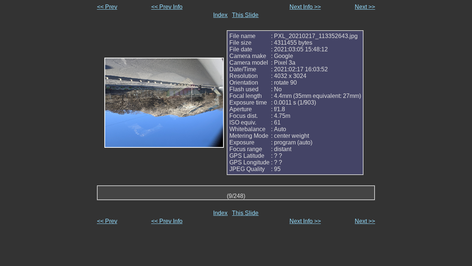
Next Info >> (305, 7)
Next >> (365, 7)
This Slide (245, 15)
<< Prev (107, 7)
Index (220, 15)
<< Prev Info (167, 7)
